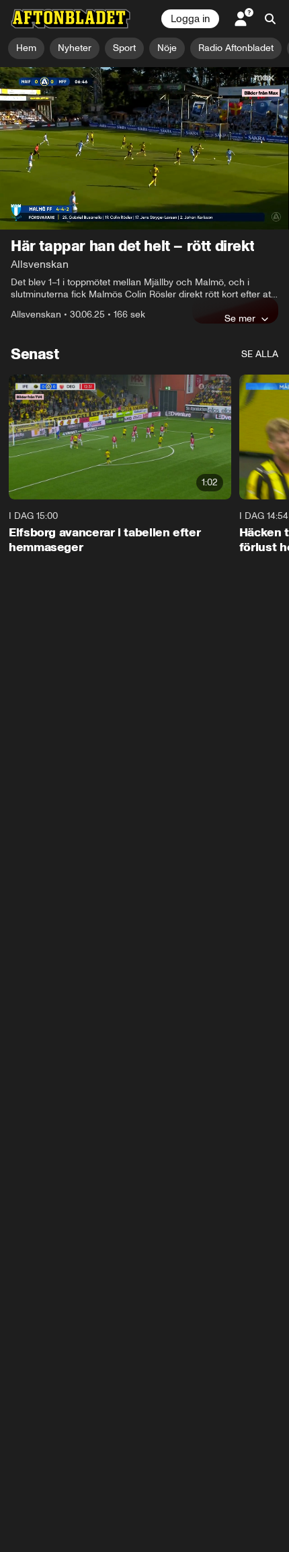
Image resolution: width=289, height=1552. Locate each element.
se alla (259, 354)
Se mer (239, 318)
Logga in (190, 19)
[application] (144, 148)
